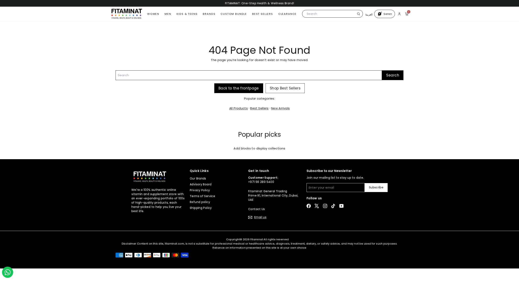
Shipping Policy (201, 208)
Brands (209, 14)
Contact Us (256, 209)
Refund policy (200, 202)
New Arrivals (280, 108)
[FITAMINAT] (126, 13)
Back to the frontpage (239, 88)
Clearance (287, 14)
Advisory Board (200, 184)
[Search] (357, 14)
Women (153, 14)
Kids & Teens (187, 14)
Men (168, 14)
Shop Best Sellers (285, 88)
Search (392, 75)
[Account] (399, 14)
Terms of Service (202, 196)
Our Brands (198, 178)
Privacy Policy (200, 190)
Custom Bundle (234, 14)
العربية (369, 14)
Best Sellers (262, 14)
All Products (238, 108)
